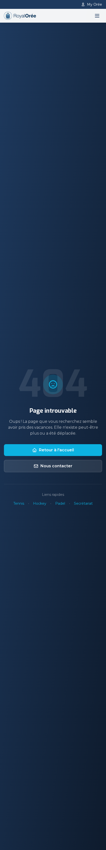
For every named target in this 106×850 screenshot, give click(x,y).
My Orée (94, 4)
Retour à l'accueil (56, 450)
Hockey (39, 503)
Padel (60, 503)
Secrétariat (83, 503)
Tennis (18, 503)
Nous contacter (56, 466)
